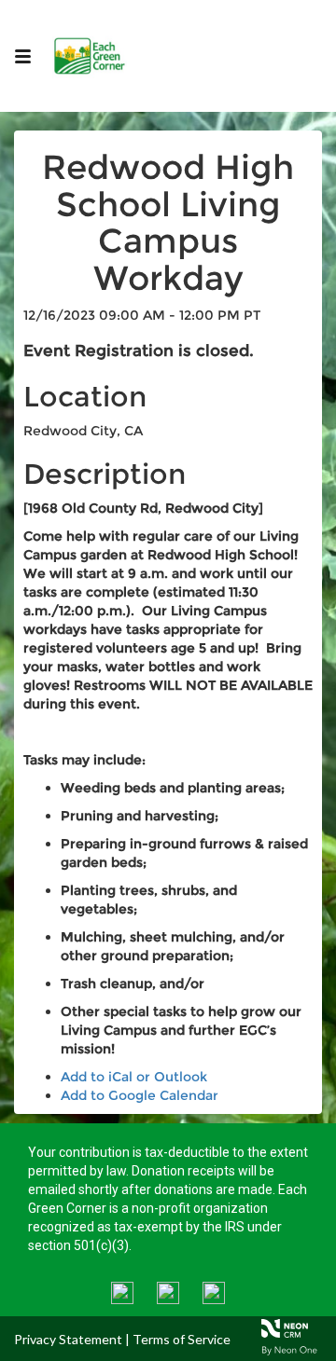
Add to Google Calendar (139, 1095)
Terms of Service (182, 1339)
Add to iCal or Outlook (134, 1076)
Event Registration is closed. (138, 350)
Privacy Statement (68, 1339)
